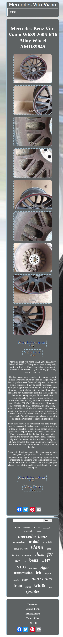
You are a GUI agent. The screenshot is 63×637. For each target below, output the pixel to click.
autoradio (47, 528)
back (49, 548)
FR (35, 623)
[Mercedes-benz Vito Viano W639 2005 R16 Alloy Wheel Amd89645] (32, 69)
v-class (33, 568)
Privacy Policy (33, 613)
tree (17, 561)
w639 (40, 585)
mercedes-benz (32, 536)
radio (16, 580)
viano (37, 547)
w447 (46, 560)
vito (21, 566)
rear (25, 579)
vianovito (26, 555)
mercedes (42, 578)
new (50, 587)
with (24, 562)
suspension (21, 548)
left (38, 573)
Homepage (32, 604)
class (39, 554)
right (44, 567)
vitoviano (26, 528)
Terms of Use (32, 618)
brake (15, 555)
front (18, 585)
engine (48, 573)
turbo (39, 531)
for (50, 554)
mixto (36, 527)
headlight (47, 542)
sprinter (32, 591)
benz (33, 560)
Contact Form (33, 609)
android (28, 531)
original (33, 541)
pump (28, 587)
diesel (17, 527)
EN (30, 623)
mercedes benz (19, 542)
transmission (23, 573)
